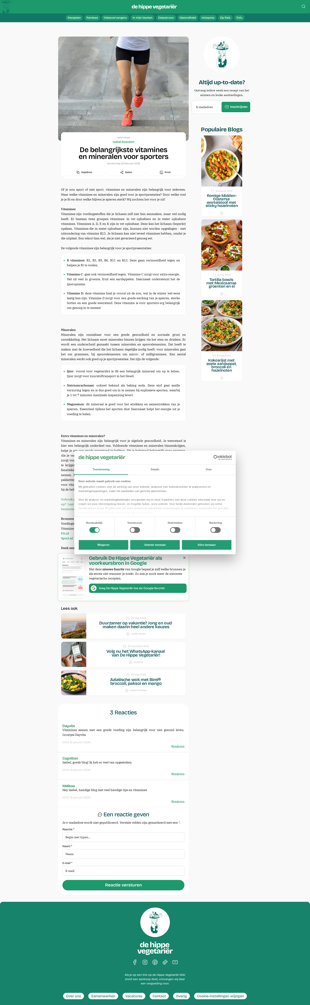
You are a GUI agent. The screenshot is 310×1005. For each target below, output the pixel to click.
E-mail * (67, 863)
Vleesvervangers (115, 17)
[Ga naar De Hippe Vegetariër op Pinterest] (155, 962)
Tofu (239, 17)
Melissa (68, 786)
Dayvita (68, 726)
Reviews (92, 17)
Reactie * (68, 829)
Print (168, 172)
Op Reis (225, 17)
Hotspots (208, 17)
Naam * (67, 846)
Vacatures (133, 996)
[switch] (135, 530)
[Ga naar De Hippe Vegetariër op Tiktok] (165, 962)
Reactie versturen (123, 884)
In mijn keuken (142, 17)
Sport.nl (67, 538)
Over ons (73, 996)
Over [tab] (209, 469)
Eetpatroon (166, 17)
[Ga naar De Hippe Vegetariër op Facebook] (135, 962)
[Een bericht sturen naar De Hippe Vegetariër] (175, 962)
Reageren (177, 746)
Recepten (74, 17)
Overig (181, 996)
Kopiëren (86, 172)
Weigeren (103, 544)
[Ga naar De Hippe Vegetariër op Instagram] (145, 962)
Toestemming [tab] (101, 469)
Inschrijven (238, 107)
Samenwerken (103, 996)
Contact (159, 996)
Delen (128, 172)
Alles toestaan (206, 544)
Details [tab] (155, 469)
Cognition (70, 758)
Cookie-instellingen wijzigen (220, 996)
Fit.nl (65, 533)
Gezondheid (188, 17)
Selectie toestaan (155, 544)
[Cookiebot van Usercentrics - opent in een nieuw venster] (216, 457)
